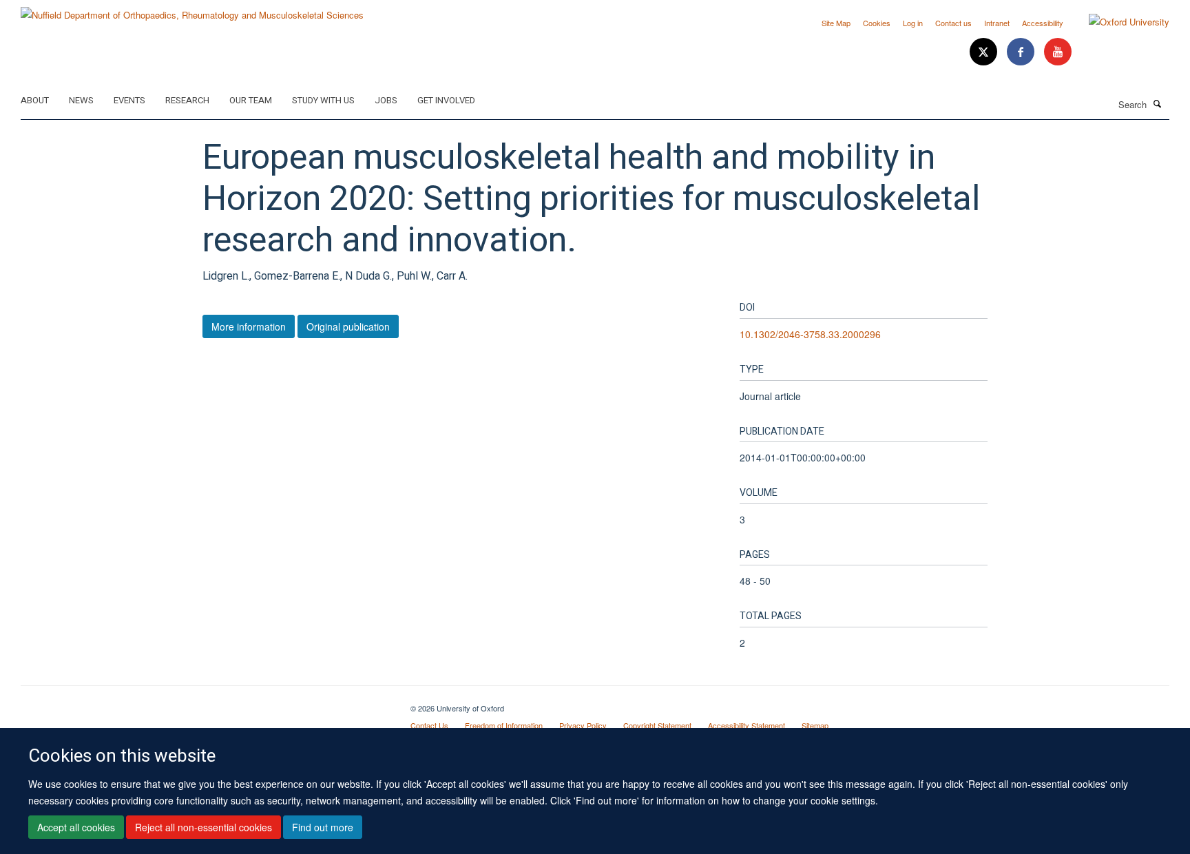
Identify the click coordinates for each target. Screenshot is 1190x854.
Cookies (876, 22)
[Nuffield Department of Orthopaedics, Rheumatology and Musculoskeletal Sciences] (192, 10)
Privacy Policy (583, 725)
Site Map (836, 22)
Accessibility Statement (746, 725)
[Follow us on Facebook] (1022, 52)
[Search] (1157, 103)
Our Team (250, 100)
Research (187, 100)
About (35, 100)
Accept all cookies (76, 827)
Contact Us (429, 725)
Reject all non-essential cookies (203, 827)
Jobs (386, 100)
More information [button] (248, 326)
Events (129, 100)
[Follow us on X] (985, 52)
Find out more (322, 827)
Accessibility (1042, 22)
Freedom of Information (504, 725)
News (81, 100)
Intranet (997, 22)
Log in (913, 22)
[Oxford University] (1118, 22)
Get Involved (446, 100)
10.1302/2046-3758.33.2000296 (810, 334)
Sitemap (815, 725)
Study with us (323, 100)
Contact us (953, 22)
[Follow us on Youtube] (1058, 52)
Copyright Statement (657, 725)
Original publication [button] (348, 326)
